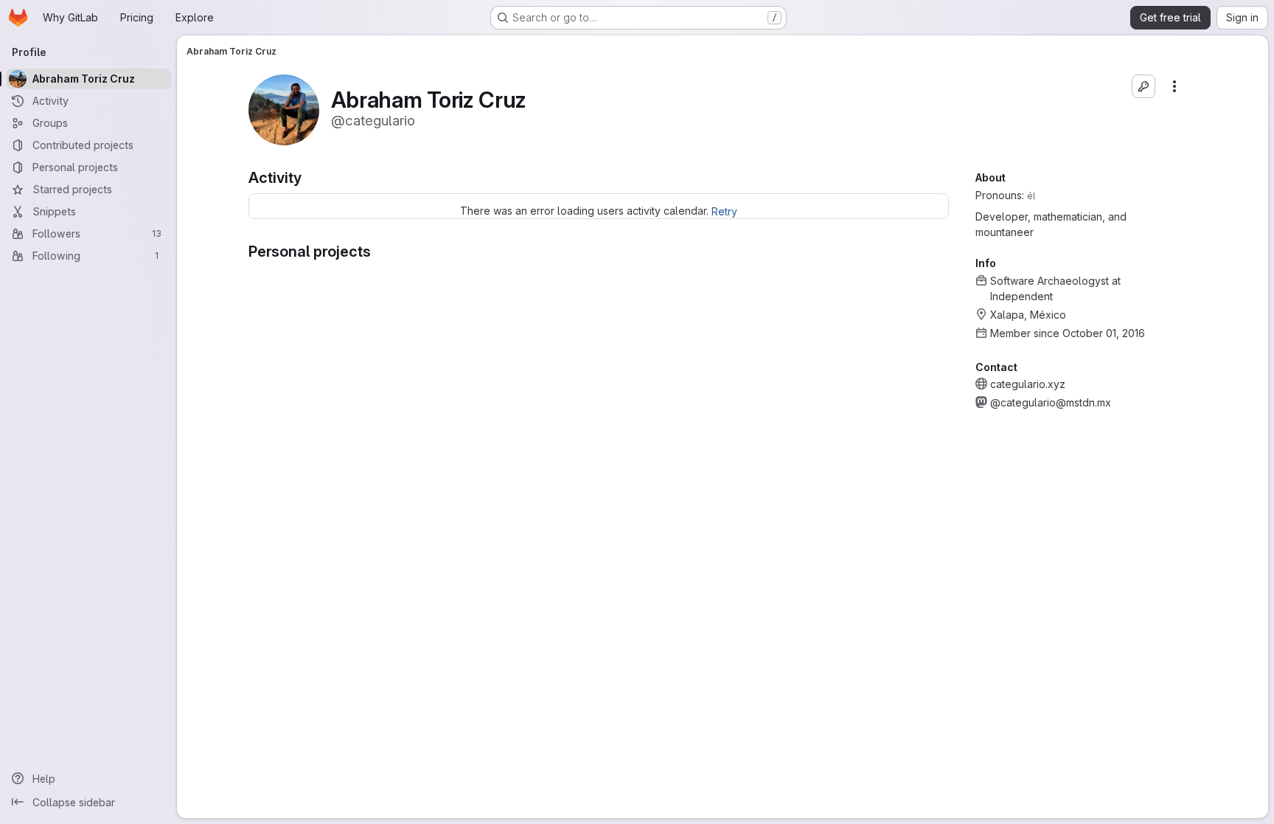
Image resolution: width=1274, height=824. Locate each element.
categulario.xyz (1027, 384)
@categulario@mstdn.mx (1050, 402)
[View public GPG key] (1143, 86)
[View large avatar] (283, 109)
